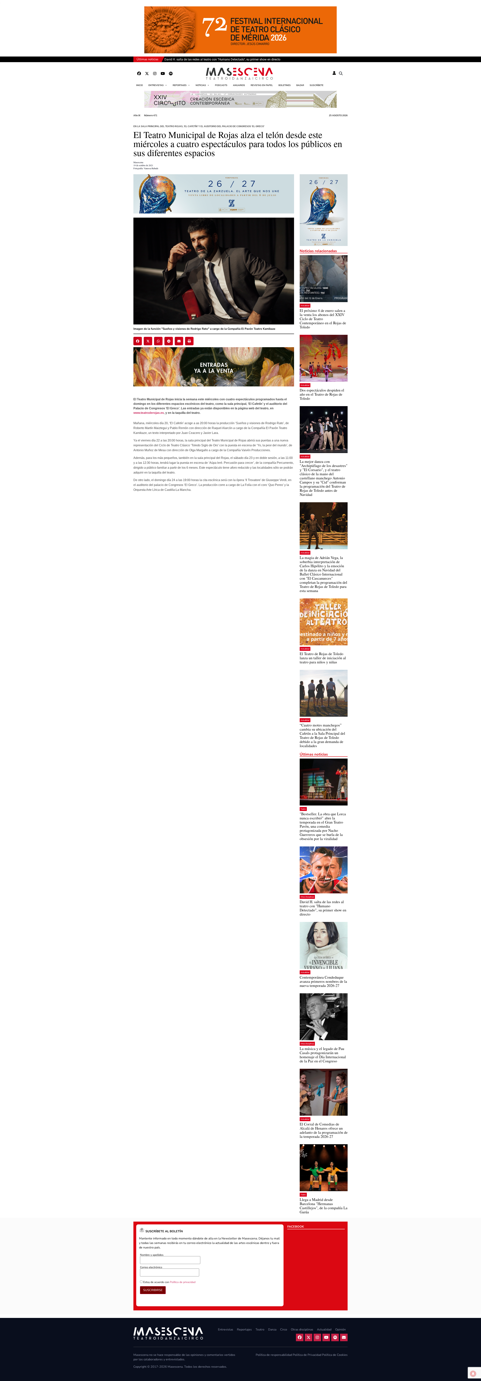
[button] (341, 73)
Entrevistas (156, 85)
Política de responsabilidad (274, 1355)
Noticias (201, 85)
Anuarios (239, 85)
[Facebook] (139, 73)
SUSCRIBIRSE (153, 1290)
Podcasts (221, 85)
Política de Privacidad (307, 1355)
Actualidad (305, 306)
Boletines (284, 85)
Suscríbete (316, 85)
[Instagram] (155, 73)
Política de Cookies (335, 1355)
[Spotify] (170, 73)
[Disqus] (213, 554)
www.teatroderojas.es (148, 412)
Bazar (300, 85)
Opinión (340, 1329)
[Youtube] (162, 73)
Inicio (139, 85)
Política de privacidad (182, 1282)
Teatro (303, 809)
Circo (283, 1329)
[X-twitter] (147, 73)
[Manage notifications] (473, 1374)
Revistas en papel (262, 85)
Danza (272, 1329)
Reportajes (180, 85)
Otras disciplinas (307, 897)
